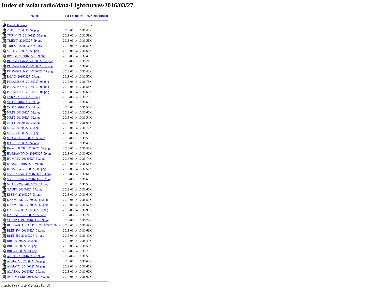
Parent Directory (17, 25)
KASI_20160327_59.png (23, 143)
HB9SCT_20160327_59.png (25, 163)
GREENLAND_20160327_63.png (29, 174)
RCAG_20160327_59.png (23, 76)
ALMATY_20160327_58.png (26, 266)
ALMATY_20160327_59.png (26, 261)
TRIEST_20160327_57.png (24, 45)
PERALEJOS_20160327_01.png (28, 92)
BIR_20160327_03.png (22, 240)
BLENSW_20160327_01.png (26, 230)
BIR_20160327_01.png (22, 251)
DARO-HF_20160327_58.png (26, 215)
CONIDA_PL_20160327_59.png (28, 220)
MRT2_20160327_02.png (23, 117)
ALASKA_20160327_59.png (26, 271)
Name (34, 15)
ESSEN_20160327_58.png (24, 194)
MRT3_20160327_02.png (23, 112)
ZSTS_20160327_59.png (23, 30)
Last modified (74, 15)
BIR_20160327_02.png (22, 246)
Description (100, 15)
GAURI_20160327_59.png (24, 189)
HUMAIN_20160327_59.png (26, 158)
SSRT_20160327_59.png (23, 51)
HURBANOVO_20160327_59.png (29, 153)
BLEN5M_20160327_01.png (25, 235)
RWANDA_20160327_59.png (26, 56)
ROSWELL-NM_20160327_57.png (30, 71)
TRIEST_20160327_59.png (24, 40)
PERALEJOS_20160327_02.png (28, 86)
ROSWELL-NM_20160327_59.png (30, 61)
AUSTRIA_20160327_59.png (26, 256)
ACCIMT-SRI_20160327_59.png (28, 276)
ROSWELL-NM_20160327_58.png (30, 66)
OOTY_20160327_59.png (23, 102)
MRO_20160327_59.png (23, 133)
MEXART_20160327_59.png (26, 138)
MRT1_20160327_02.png (23, 122)
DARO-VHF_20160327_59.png (27, 210)
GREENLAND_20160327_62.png (29, 179)
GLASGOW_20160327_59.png (27, 184)
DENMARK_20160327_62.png (27, 204)
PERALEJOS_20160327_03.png (28, 81)
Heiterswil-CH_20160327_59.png (28, 148)
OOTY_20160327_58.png (23, 107)
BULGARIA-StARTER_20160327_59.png (34, 225)
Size (89, 15)
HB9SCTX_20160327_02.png (26, 169)
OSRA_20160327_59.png (23, 97)
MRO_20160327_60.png (23, 127)
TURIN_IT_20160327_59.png (26, 35)
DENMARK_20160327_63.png (27, 199)
